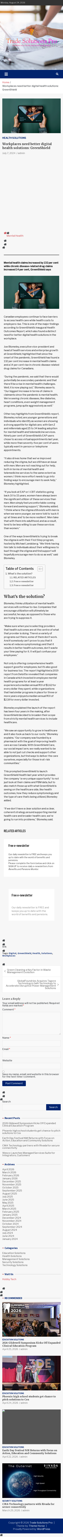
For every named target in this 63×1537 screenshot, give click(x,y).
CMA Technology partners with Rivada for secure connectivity (31, 1146)
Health (36, 953)
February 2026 (10, 1175)
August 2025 (9, 1193)
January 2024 (10, 1239)
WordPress (43, 1529)
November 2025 (11, 1184)
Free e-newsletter (24, 581)
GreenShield (24, 953)
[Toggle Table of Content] (38, 568)
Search (6, 1102)
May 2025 (7, 1202)
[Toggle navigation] (6, 74)
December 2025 (11, 1181)
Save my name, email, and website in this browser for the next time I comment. (30, 1075)
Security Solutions (13, 1262)
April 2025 (8, 1205)
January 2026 (10, 1178)
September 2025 (12, 1190)
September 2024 (12, 1226)
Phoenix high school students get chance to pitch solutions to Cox (31, 1132)
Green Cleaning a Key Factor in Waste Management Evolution (29, 971)
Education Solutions (14, 1253)
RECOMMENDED (13, 1298)
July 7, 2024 (8, 153)
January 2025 (10, 1214)
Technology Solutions (15, 1265)
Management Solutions (16, 1259)
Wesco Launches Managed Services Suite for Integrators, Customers (28, 1154)
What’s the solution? (20, 573)
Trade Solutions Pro (41, 1522)
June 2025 (8, 1199)
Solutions (46, 953)
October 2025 (10, 1187)
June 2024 (8, 1236)
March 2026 (9, 1172)
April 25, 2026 (10, 1349)
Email (6, 1049)
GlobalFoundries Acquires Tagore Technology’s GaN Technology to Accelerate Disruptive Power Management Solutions (31, 984)
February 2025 (10, 1211)
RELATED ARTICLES (24, 577)
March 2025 (9, 1208)
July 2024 (7, 1233)
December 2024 (11, 1217)
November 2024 (11, 1220)
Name (6, 1038)
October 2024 (10, 1223)
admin (21, 153)
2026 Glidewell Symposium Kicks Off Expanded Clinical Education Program (29, 1124)
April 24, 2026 (10, 1402)
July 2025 (7, 1196)
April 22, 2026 (10, 1456)
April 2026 (8, 1169)
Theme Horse (37, 1525)
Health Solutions (14, 137)
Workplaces (8, 955)
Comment (8, 1009)
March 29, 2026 (11, 1510)
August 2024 (9, 1230)
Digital (12, 953)
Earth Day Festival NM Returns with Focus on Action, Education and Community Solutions (28, 1139)
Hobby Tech (9, 1279)
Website (7, 1060)
